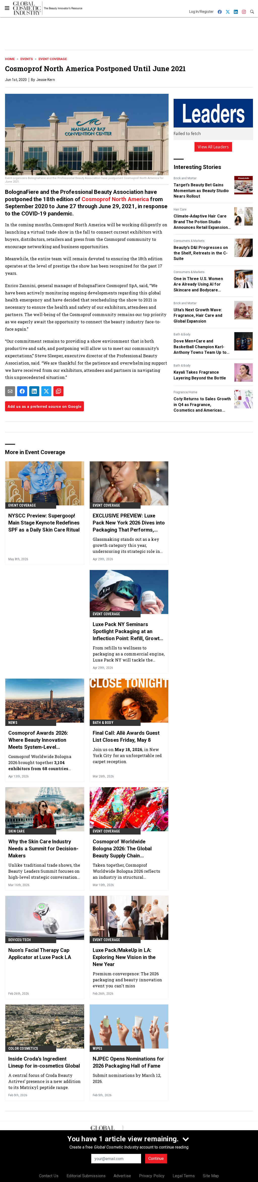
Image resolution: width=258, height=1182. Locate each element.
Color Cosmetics (23, 1048)
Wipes (98, 1048)
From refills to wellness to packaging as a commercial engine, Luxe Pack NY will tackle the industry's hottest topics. (129, 654)
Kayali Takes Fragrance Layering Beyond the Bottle (200, 375)
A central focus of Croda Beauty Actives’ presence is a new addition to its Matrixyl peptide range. (44, 1081)
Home (10, 59)
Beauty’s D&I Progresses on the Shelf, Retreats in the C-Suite (201, 253)
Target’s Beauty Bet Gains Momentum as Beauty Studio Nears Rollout (201, 191)
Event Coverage (53, 59)
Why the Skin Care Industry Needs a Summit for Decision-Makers (43, 849)
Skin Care (16, 831)
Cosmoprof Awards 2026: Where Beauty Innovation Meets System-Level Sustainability (38, 740)
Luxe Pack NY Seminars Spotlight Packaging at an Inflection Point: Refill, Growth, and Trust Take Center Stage (128, 631)
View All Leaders (213, 147)
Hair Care (180, 209)
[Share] (22, 391)
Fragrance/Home (185, 392)
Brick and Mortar (185, 178)
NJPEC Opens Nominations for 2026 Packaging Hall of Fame (128, 1062)
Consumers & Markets (189, 241)
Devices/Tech (19, 940)
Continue (156, 1158)
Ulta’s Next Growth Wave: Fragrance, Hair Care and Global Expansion (198, 316)
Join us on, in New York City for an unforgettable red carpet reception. (127, 755)
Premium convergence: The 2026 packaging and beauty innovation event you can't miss (127, 979)
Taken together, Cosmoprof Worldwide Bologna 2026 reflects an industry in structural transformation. (126, 871)
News (12, 723)
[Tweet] (46, 391)
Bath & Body (182, 334)
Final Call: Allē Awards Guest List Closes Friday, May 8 (126, 736)
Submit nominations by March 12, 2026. (127, 1078)
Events (26, 59)
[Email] (10, 391)
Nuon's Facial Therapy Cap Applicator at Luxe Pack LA (39, 953)
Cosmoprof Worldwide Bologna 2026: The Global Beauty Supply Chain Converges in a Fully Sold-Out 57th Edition (127, 849)
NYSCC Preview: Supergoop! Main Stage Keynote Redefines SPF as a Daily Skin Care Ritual (44, 523)
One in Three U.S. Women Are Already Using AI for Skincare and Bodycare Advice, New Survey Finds (198, 284)
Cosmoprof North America (115, 199)
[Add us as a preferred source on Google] (58, 391)
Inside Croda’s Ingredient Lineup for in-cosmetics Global (44, 1062)
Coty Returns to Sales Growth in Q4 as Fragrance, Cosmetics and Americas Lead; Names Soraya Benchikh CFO (202, 405)
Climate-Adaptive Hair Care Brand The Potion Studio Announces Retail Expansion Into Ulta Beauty (201, 222)
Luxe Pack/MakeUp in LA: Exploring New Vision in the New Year (124, 957)
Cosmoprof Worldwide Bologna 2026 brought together (40, 762)
